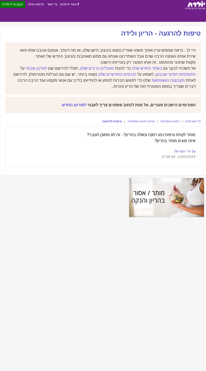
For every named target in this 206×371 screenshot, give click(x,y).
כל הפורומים (193, 121)
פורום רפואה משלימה (141, 121)
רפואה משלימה (170, 121)
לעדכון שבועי (36, 68)
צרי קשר (52, 4)
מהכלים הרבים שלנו (97, 68)
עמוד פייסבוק (68, 4)
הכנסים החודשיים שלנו (117, 74)
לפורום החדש (74, 105)
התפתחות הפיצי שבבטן (176, 74)
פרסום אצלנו (36, 4)
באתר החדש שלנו (147, 68)
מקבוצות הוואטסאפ (168, 80)
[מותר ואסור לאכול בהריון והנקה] (166, 197)
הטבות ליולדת (12, 4)
